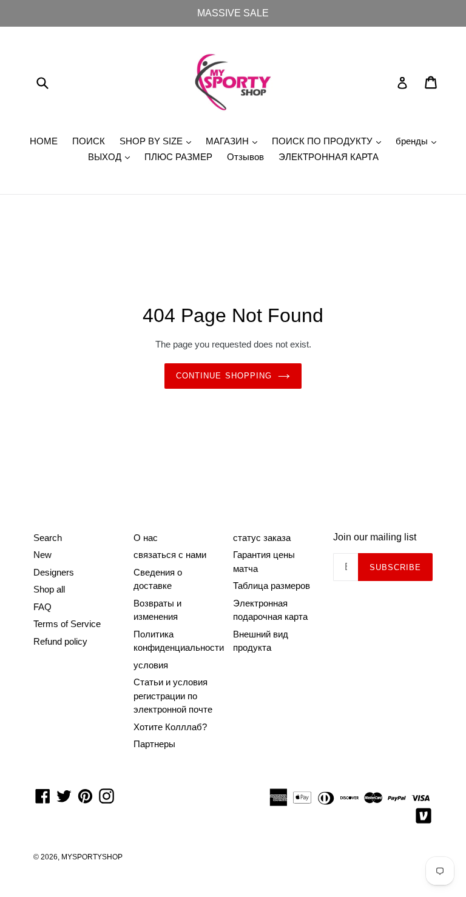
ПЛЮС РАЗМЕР (178, 157)
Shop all (49, 589)
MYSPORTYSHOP (92, 857)
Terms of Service (67, 624)
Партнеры (154, 744)
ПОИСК (88, 141)
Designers (53, 572)
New (42, 554)
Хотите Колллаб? (170, 727)
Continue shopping (224, 375)
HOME (44, 141)
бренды (419, 140)
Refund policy (60, 641)
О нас (145, 537)
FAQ (42, 607)
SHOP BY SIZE (158, 140)
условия (150, 665)
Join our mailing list (374, 537)
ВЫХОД (112, 156)
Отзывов (245, 157)
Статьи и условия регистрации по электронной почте (172, 695)
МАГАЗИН (234, 140)
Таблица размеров (271, 585)
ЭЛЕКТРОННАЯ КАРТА (329, 157)
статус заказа (262, 537)
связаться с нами (169, 554)
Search (47, 537)
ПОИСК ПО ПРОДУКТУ (329, 140)
